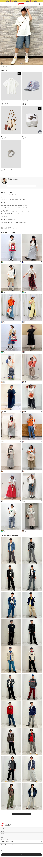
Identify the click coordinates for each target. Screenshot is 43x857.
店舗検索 (2, 833)
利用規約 (2, 837)
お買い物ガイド (3, 831)
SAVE (22, 854)
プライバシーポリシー (5, 839)
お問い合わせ (3, 828)
